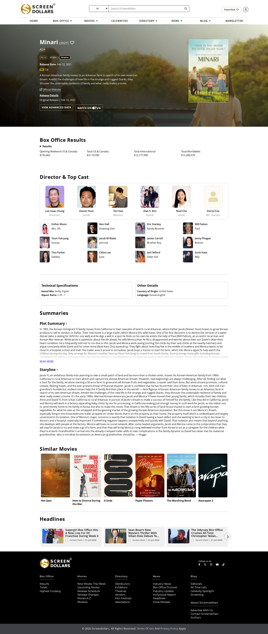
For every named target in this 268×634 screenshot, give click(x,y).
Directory (121, 576)
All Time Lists (198, 587)
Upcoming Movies (88, 587)
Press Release (161, 602)
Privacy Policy (169, 628)
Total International (144, 151)
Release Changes (88, 594)
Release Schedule (88, 591)
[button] (72, 42)
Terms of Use (145, 628)
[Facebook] (199, 564)
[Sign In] (245, 9)
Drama (64, 57)
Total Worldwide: (191, 151)
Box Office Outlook (165, 587)
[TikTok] (223, 564)
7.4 (46, 69)
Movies (82, 576)
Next (228, 537)
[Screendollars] (37, 8)
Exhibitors (121, 587)
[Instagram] (211, 564)
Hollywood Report (164, 594)
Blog (194, 576)
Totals (43, 587)
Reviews (82, 602)
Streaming (197, 594)
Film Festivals (123, 598)
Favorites (230, 9)
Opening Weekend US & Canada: (59, 151)
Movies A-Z (84, 598)
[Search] (186, 8)
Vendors (120, 594)
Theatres (120, 591)
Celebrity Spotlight (202, 591)
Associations (122, 602)
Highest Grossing (50, 591)
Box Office (47, 576)
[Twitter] (205, 564)
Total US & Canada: (98, 151)
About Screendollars (204, 602)
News (156, 576)
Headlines (159, 598)
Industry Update (163, 591)
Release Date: (48, 64)
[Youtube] (217, 564)
